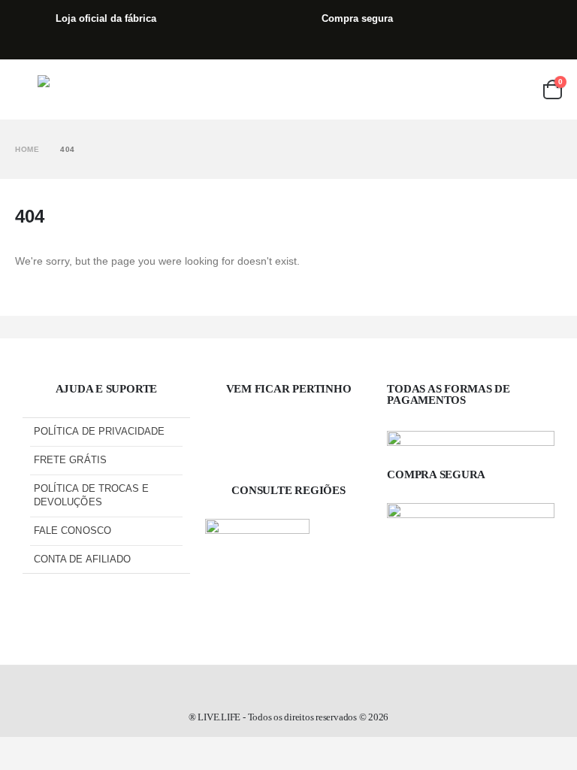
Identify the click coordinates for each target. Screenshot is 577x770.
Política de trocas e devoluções (91, 495)
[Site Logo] (79, 90)
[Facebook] (239, 439)
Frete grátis (70, 459)
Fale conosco (72, 530)
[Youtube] (337, 439)
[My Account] (520, 89)
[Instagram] (288, 439)
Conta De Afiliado (82, 559)
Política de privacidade (99, 431)
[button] (26, 89)
